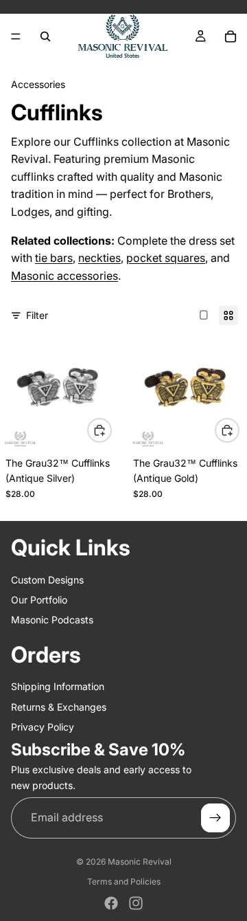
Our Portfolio (39, 600)
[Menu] (16, 36)
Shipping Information (57, 686)
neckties (99, 258)
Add (111, 429)
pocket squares (165, 258)
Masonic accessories (64, 275)
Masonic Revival (140, 861)
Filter (37, 315)
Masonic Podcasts (52, 619)
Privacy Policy (42, 727)
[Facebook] (111, 903)
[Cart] (230, 36)
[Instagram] (136, 903)
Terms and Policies (124, 881)
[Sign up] (215, 817)
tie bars (54, 258)
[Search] (45, 36)
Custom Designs (47, 579)
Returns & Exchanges (58, 707)
